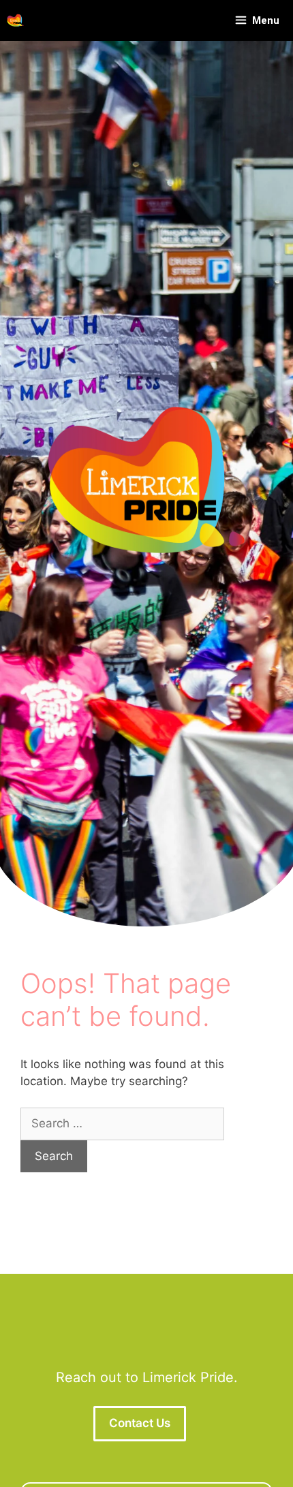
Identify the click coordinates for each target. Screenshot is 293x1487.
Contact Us (139, 1423)
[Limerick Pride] (15, 20)
